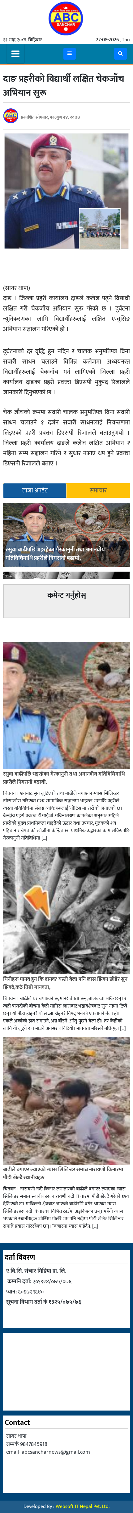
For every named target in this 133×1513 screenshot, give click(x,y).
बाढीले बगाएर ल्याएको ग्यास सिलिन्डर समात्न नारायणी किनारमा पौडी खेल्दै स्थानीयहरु (63, 1173)
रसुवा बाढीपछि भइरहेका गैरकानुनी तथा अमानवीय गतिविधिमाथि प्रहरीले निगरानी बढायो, (55, 554)
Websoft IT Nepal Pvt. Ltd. (82, 1506)
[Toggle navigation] (15, 54)
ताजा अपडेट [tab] (35, 490)
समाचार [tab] (98, 490)
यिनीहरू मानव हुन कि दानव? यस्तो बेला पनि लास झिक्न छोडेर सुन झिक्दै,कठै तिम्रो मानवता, (65, 983)
